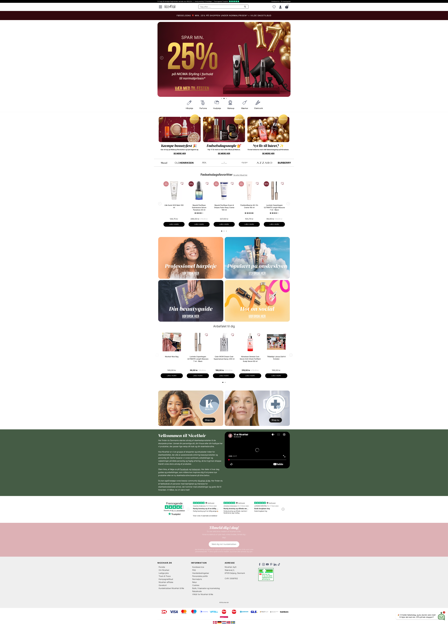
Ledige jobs (164, 573)
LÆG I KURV (174, 224)
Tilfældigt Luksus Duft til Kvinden (276, 358)
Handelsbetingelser (200, 573)
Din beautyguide (285, 1)
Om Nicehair (164, 570)
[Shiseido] (244, 163)
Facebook (184, 469)
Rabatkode (197, 591)
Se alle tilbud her (240, 175)
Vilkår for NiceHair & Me (202, 594)
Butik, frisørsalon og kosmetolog (206, 588)
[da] (215, 622)
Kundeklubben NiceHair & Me (171, 588)
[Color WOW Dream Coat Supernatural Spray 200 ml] (224, 342)
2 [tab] (225, 382)
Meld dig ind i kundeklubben (224, 544)
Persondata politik (200, 576)
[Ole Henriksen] (184, 163)
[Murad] (164, 163)
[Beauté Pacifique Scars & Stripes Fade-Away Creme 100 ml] (224, 190)
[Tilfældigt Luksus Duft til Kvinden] (276, 342)
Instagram (196, 469)
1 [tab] (223, 382)
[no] (228, 622)
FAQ (194, 570)
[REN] (204, 163)
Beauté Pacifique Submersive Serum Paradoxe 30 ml (199, 207)
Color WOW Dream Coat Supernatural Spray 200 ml (224, 358)
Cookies (195, 585)
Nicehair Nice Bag (171, 357)
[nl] (224, 622)
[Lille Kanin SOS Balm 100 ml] (174, 190)
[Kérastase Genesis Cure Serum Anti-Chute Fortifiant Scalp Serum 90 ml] (250, 342)
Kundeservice (275, 1)
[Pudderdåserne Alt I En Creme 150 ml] (249, 190)
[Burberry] (284, 163)
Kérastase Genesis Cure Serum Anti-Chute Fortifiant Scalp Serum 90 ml (250, 359)
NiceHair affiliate (166, 582)
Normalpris (197, 579)
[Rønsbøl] (224, 163)
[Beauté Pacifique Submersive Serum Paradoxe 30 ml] (199, 190)
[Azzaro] (264, 163)
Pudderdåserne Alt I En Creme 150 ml (249, 206)
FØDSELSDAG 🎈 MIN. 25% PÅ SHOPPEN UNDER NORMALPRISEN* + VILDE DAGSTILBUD (224, 15)
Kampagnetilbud (166, 579)
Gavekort (163, 585)
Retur (194, 582)
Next (286, 58)
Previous (162, 58)
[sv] (233, 622)
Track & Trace (165, 576)
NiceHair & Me (204, 481)
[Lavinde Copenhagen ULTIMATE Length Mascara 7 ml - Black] (274, 190)
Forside (162, 567)
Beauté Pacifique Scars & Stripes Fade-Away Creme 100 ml (224, 207)
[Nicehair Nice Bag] (172, 342)
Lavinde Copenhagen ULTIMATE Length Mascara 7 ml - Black (274, 207)
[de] (219, 622)
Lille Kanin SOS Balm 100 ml (174, 206)
